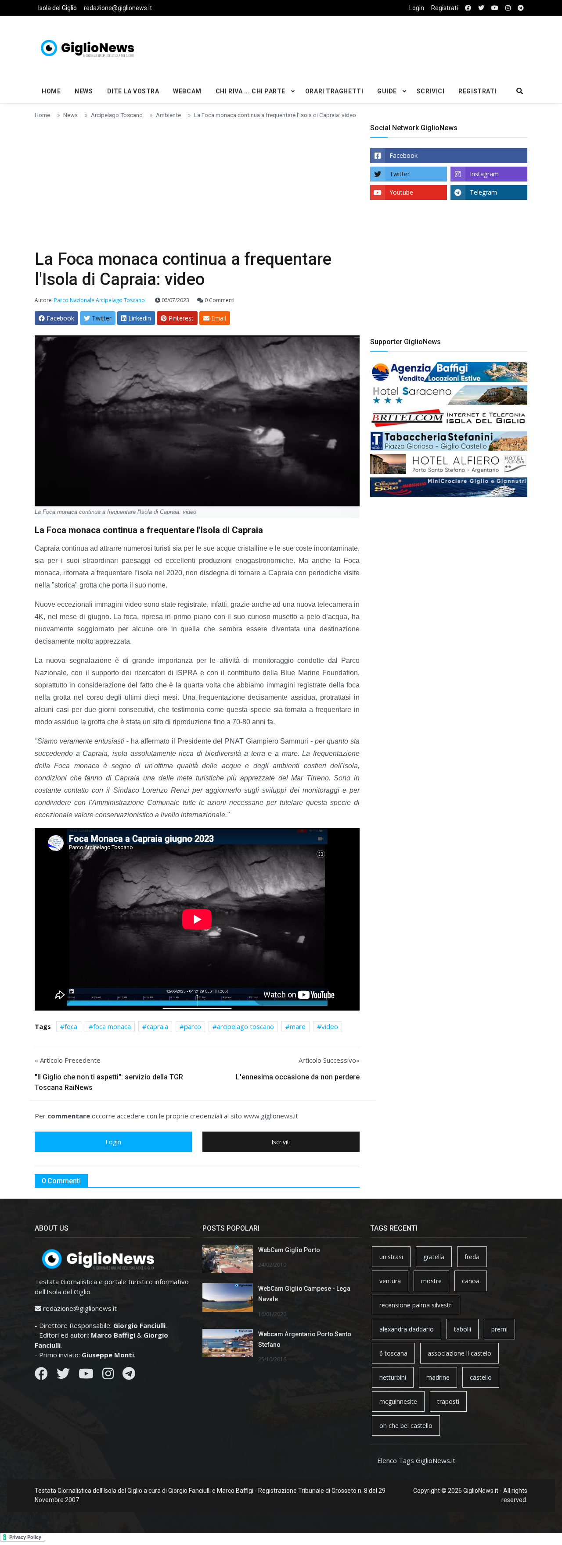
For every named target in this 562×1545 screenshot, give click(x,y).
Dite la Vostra (133, 91)
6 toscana (393, 1353)
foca (71, 1026)
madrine (438, 1377)
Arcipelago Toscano (117, 114)
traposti (448, 1401)
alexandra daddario (406, 1329)
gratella (433, 1257)
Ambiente (168, 114)
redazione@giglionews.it (118, 7)
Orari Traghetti (334, 91)
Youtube (401, 192)
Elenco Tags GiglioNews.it (416, 1460)
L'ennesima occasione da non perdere (298, 1077)
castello (481, 1377)
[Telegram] (128, 1375)
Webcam (187, 91)
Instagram (484, 174)
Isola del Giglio (57, 7)
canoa (470, 1281)
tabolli (462, 1329)
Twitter (399, 174)
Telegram (483, 192)
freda (472, 1257)
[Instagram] (108, 1375)
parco (192, 1026)
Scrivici (430, 91)
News (84, 91)
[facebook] (468, 8)
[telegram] (520, 8)
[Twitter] (63, 1375)
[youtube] (495, 8)
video (329, 1026)
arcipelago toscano (245, 1026)
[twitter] (481, 8)
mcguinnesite (398, 1401)
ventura (390, 1281)
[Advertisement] (365, 46)
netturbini (392, 1377)
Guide (387, 91)
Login (416, 7)
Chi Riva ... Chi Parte (250, 91)
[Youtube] (86, 1375)
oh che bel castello (405, 1425)
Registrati (444, 7)
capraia (157, 1026)
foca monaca (112, 1026)
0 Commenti (218, 300)
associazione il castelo (459, 1353)
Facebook (403, 155)
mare (298, 1026)
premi (499, 1329)
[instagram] (508, 8)
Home (51, 91)
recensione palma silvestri (416, 1305)
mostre (431, 1281)
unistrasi (391, 1257)
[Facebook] (41, 1375)
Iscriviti (281, 1142)
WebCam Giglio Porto (289, 1249)
